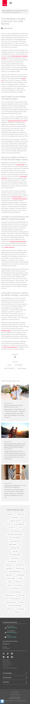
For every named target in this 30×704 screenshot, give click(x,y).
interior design (20, 575)
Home (4, 10)
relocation (22, 595)
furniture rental (12, 561)
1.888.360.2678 (12, 628)
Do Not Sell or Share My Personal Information (15, 698)
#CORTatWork (20, 514)
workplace (18, 612)
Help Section (6, 660)
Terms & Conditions (15, 694)
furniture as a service (15, 554)
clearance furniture (15, 520)
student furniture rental (15, 605)
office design (20, 164)
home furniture (20, 568)
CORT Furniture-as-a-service (15, 534)
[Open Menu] (10, 3)
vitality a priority (9, 247)
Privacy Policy (15, 692)
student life (9, 609)
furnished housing (15, 548)
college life (11, 527)
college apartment (19, 524)
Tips (10, 612)
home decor (9, 565)
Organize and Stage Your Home (17, 120)
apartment (15, 517)
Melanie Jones (11, 578)
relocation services (15, 598)
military (20, 578)
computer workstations (19, 199)
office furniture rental (15, 592)
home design (9, 568)
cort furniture (15, 531)
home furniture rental (15, 571)
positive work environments (17, 241)
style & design (20, 609)
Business (9, 10)
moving (10, 581)
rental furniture (11, 602)
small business (22, 368)
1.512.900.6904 (12, 632)
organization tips (10, 595)
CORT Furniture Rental (10, 347)
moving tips (19, 581)
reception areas (6, 330)
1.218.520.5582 (11, 637)
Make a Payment (7, 662)
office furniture (16, 197)
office (9, 365)
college (8, 524)
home (21, 561)
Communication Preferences (10, 668)
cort (20, 527)
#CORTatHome (9, 514)
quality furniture (9, 368)
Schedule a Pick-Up (7, 664)
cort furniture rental (15, 537)
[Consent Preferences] (2, 701)
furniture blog (15, 558)
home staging (9, 575)
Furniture (15, 551)
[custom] (3, 653)
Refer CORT (6, 666)
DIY (20, 544)
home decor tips (20, 565)
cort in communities (15, 541)
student (21, 602)
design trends (12, 544)
